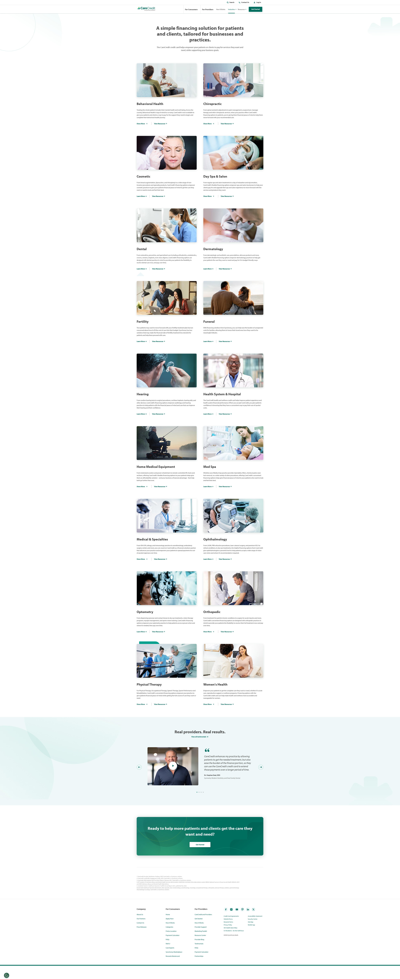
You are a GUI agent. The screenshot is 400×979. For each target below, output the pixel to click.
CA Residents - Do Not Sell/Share (234, 931)
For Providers (207, 9)
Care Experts (170, 948)
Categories (169, 927)
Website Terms (228, 919)
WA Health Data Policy (230, 928)
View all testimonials (198, 737)
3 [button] (201, 792)
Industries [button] (231, 9)
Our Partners (141, 919)
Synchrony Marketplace (174, 952)
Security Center (252, 919)
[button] (257, 3)
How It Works (220, 9)
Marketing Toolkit (201, 931)
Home (168, 914)
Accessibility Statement (255, 916)
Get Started (255, 9)
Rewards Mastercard (173, 956)
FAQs (167, 939)
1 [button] (197, 792)
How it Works (170, 923)
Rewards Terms (228, 922)
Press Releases (141, 927)
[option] (200, 766)
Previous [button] (139, 767)
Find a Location (171, 931)
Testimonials (199, 944)
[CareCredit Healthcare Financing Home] (146, 9)
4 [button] (203, 792)
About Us (140, 914)
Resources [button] (241, 9)
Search (231, 2)
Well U (168, 944)
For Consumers (191, 9)
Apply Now (170, 919)
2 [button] (199, 792)
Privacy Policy (228, 925)
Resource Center (200, 935)
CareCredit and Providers (203, 914)
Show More (141, 124)
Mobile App (251, 925)
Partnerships (199, 956)
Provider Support (201, 927)
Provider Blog (199, 939)
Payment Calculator (172, 935)
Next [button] (260, 767)
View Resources (159, 124)
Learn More (141, 196)
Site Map (250, 922)
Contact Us (245, 2)
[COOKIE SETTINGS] (6, 975)
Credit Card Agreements (231, 916)
